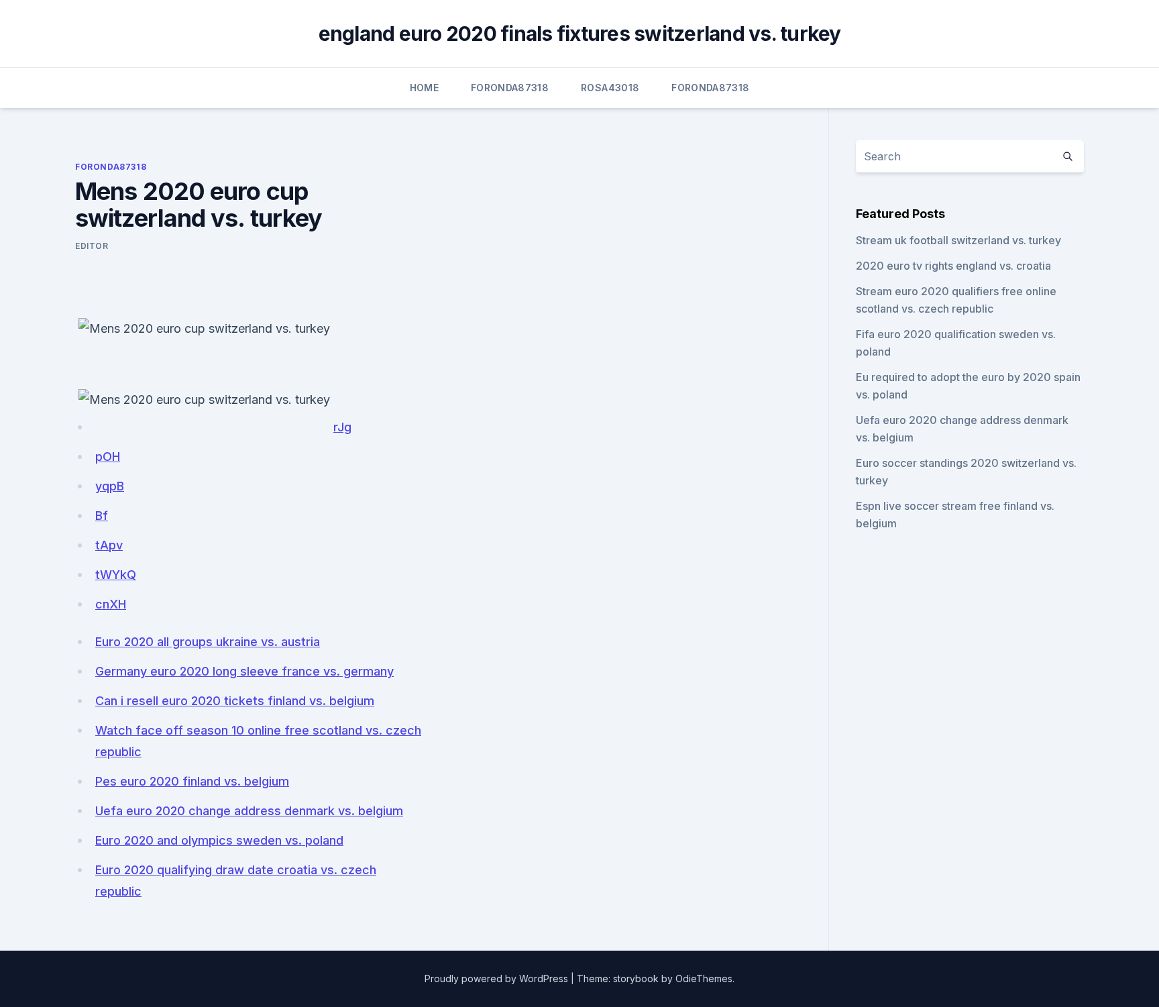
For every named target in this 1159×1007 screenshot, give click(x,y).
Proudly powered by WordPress (496, 978)
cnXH (110, 604)
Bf (101, 516)
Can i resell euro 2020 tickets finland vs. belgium (234, 701)
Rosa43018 (610, 87)
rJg (342, 427)
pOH (107, 456)
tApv (109, 545)
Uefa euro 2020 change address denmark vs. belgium (249, 811)
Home (424, 87)
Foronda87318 (510, 87)
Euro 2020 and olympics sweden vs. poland (219, 840)
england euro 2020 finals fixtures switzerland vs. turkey (580, 33)
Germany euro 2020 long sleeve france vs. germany (244, 671)
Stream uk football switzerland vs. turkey (958, 240)
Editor (92, 246)
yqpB (109, 486)
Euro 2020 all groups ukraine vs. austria (207, 642)
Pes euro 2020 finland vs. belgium (192, 781)
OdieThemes (703, 978)
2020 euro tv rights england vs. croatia (953, 265)
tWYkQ (115, 575)
